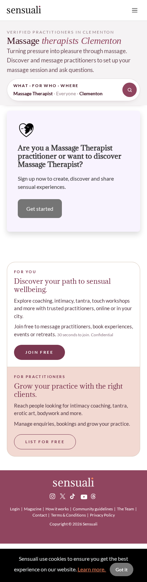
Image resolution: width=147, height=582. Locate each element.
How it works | (58, 508)
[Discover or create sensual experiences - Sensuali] (24, 10)
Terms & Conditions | (70, 515)
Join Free (39, 352)
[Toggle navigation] (134, 10)
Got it (122, 569)
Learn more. (92, 569)
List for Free (45, 441)
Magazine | (34, 508)
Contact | (41, 515)
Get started (39, 208)
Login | (16, 508)
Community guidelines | (94, 508)
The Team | (127, 508)
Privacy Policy (102, 515)
